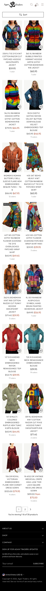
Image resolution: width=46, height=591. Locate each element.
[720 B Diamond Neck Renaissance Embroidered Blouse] (34, 339)
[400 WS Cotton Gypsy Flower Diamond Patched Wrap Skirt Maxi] (34, 217)
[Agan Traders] (13, 4)
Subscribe (38, 563)
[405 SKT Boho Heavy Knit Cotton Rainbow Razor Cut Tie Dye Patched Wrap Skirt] (34, 157)
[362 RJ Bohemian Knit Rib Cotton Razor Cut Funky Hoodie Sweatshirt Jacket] (12, 279)
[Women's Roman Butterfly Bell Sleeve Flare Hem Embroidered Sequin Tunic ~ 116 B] (12, 157)
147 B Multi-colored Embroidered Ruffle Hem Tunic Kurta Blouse (12, 422)
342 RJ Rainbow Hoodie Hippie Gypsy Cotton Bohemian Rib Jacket (12, 119)
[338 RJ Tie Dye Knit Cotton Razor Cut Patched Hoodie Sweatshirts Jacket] (12, 35)
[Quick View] (19, 47)
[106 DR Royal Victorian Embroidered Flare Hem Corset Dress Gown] (12, 458)
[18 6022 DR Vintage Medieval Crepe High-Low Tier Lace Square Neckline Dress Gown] (34, 458)
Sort (25, 14)
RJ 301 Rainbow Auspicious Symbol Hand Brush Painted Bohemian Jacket (34, 303)
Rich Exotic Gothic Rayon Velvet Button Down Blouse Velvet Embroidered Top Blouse (33, 121)
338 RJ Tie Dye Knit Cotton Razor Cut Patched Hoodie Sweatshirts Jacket (12, 59)
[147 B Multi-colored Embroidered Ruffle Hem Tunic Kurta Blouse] (12, 398)
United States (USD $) (13, 575)
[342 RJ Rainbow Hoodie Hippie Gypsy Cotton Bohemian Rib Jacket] (12, 95)
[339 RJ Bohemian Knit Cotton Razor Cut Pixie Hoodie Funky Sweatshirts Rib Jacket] (34, 398)
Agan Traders (23, 579)
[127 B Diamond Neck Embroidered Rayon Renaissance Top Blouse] (12, 339)
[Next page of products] (30, 509)
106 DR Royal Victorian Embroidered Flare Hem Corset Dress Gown (12, 482)
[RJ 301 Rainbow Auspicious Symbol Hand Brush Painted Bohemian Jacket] (34, 279)
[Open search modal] (31, 4)
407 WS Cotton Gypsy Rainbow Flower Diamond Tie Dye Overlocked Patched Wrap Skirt (12, 243)
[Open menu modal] (42, 4)
